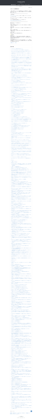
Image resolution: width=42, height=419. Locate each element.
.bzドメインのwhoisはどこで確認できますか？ (16, 71)
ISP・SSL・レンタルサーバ (27, 4)
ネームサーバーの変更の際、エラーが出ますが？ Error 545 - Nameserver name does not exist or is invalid (21, 98)
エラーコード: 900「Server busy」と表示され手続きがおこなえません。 (19, 284)
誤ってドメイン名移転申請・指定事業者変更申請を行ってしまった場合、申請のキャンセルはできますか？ (21, 375)
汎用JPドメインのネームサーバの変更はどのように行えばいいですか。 (19, 354)
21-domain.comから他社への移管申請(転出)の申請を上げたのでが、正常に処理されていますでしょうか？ (21, 300)
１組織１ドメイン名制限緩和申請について (16, 166)
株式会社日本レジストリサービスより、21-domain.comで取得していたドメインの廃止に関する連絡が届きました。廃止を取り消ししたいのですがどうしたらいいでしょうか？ (21, 196)
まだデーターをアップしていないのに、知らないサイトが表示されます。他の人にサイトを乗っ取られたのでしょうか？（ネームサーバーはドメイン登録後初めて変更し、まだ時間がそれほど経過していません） (21, 66)
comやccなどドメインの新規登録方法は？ (16, 80)
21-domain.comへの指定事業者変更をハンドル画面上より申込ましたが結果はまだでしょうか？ (21, 314)
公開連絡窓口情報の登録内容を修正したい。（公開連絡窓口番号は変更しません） (20, 271)
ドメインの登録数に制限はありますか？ (15, 115)
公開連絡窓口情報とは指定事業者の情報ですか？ (16, 378)
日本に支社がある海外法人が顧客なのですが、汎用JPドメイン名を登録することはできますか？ (21, 368)
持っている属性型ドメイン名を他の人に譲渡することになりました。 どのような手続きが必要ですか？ (21, 201)
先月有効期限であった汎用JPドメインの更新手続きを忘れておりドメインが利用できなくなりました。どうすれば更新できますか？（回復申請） (21, 266)
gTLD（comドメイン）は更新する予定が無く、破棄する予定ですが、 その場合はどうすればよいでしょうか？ (21, 55)
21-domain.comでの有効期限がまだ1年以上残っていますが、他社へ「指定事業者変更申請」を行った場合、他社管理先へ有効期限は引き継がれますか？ (21, 172)
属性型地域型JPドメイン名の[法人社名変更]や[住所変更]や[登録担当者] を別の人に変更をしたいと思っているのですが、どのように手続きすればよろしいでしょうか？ (21, 211)
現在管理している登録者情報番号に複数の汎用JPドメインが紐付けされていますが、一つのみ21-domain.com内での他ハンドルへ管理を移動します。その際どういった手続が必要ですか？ (21, 278)
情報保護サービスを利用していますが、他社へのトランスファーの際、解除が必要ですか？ (21, 138)
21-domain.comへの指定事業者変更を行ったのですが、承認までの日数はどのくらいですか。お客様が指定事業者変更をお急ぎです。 (21, 248)
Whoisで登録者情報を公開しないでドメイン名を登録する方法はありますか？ (20, 126)
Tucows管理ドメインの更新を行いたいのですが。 (17, 393)
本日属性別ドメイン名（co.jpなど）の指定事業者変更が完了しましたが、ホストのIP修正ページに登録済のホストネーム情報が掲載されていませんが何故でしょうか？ (21, 183)
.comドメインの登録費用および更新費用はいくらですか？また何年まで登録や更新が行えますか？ (21, 73)
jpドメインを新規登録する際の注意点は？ (16, 114)
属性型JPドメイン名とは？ (14, 162)
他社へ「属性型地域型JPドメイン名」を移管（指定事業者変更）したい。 (19, 219)
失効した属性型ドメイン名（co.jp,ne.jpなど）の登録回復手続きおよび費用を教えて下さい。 (21, 187)
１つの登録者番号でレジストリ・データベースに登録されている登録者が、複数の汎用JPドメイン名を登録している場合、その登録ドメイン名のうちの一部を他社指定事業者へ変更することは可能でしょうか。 (21, 371)
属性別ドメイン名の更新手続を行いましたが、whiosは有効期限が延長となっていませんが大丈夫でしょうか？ (21, 177)
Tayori (20, 417)
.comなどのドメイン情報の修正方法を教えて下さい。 (17, 48)
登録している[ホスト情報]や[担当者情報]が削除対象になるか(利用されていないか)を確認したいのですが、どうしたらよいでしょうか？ (21, 228)
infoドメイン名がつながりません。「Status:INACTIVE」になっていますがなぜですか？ (21, 79)
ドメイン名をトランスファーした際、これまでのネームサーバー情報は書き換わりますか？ (21, 158)
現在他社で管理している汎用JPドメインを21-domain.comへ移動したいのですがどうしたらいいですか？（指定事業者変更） (21, 345)
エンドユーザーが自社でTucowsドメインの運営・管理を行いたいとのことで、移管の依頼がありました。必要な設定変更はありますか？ (21, 406)
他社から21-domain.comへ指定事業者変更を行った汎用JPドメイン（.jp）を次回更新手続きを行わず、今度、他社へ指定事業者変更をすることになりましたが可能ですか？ (21, 307)
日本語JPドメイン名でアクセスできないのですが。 (17, 349)
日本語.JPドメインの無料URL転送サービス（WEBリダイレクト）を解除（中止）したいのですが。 (21, 276)
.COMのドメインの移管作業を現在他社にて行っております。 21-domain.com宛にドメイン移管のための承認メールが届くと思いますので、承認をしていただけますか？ (21, 143)
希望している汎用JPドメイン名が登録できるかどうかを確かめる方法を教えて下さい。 (21, 355)
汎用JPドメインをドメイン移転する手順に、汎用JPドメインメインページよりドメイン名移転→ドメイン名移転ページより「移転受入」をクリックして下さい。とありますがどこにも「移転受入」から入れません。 (21, 304)
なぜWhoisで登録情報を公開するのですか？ (16, 124)
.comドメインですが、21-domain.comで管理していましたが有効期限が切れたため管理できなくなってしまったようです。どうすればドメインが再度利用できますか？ (21, 119)
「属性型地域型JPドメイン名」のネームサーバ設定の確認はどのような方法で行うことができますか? (21, 242)
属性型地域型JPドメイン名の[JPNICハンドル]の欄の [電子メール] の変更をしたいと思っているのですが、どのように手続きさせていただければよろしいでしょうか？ (21, 215)
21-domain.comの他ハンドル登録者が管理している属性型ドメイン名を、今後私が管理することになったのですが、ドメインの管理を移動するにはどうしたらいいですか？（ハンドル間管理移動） (21, 164)
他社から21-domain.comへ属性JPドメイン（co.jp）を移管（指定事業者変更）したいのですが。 (21, 218)
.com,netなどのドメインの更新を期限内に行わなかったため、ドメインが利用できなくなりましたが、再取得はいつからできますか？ (21, 78)
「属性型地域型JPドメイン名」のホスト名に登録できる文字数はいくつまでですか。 (20, 233)
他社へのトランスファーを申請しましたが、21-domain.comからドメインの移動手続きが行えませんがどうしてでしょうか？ (21, 141)
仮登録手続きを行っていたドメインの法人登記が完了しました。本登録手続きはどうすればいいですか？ (21, 209)
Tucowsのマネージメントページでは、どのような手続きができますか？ (19, 404)
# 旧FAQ (16, 42)
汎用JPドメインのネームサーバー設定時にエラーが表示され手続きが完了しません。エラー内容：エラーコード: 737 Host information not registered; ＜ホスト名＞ (21, 291)
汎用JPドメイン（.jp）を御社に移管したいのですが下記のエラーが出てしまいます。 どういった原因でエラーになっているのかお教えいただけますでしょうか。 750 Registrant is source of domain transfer (21, 294)
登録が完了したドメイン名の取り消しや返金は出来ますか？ (18, 110)
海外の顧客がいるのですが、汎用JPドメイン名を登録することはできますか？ (20, 369)
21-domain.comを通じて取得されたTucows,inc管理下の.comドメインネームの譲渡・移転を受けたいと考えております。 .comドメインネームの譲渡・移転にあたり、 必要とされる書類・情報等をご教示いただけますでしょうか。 (21, 70)
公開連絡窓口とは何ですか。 (14, 296)
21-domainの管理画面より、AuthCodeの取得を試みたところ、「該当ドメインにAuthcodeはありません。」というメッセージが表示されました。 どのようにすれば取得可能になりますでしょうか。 (21, 63)
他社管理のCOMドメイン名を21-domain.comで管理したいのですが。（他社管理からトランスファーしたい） (21, 53)
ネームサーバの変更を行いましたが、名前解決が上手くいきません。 (19, 89)
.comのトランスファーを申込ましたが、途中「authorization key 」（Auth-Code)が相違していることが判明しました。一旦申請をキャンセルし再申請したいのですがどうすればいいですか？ (21, 152)
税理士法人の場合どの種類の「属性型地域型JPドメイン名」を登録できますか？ (20, 216)
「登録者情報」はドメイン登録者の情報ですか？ (16, 379)
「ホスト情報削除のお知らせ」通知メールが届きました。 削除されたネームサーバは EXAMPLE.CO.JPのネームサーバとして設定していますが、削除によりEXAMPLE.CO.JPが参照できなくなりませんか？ (21, 224)
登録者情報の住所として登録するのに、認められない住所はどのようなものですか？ (20, 373)
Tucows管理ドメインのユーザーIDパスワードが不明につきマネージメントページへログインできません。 (21, 401)
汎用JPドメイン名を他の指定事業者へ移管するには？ (17, 270)
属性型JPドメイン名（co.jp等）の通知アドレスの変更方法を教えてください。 (20, 168)
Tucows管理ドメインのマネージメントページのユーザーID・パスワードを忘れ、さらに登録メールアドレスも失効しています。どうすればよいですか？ (21, 403)
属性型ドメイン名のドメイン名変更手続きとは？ (16, 205)
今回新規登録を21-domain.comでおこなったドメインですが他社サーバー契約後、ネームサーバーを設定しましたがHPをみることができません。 (21, 96)
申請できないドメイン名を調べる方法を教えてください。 (17, 103)
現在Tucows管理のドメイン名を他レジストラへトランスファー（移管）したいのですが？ (21, 399)
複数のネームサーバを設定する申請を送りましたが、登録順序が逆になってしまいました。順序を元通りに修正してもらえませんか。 (21, 244)
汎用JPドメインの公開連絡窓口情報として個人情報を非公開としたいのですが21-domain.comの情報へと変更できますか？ (20, 329)
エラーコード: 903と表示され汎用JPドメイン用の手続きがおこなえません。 (19, 288)
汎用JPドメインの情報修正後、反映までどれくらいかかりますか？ (18, 285)
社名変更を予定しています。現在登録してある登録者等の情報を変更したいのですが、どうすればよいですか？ (21, 258)
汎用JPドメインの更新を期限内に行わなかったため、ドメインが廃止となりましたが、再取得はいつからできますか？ (21, 283)
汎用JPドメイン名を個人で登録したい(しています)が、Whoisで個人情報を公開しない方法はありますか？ (21, 357)
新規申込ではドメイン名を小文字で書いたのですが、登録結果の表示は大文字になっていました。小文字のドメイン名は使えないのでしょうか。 (21, 102)
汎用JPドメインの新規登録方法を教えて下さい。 (16, 383)
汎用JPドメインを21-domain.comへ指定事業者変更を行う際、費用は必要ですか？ (20, 292)
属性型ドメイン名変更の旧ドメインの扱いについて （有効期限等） (18, 179)
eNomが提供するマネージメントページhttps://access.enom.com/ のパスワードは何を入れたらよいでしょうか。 (21, 92)
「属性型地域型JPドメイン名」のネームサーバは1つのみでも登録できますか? (20, 245)
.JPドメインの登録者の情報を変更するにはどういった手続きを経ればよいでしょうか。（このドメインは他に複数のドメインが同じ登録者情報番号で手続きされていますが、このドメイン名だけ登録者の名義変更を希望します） (21, 268)
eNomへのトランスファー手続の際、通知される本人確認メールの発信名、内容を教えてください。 (21, 155)
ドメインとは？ (13, 108)
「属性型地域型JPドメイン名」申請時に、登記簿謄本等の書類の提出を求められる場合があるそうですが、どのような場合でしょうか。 (21, 387)
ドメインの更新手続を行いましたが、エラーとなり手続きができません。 (19, 116)
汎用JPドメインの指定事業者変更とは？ (15, 320)
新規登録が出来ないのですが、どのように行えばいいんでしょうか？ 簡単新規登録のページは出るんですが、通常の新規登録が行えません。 (21, 302)
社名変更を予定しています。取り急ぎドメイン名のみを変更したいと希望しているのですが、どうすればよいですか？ (21, 254)
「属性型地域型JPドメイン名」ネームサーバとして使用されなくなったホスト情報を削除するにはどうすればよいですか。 (21, 231)
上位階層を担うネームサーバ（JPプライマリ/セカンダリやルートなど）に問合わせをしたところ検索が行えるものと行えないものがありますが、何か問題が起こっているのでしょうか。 (21, 237)
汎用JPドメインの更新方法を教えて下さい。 (16, 264)
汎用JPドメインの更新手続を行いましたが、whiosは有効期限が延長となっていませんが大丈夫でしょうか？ (21, 337)
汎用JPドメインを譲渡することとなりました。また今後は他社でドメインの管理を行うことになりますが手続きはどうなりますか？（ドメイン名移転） (21, 316)
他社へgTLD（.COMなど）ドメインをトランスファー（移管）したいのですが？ (20, 139)
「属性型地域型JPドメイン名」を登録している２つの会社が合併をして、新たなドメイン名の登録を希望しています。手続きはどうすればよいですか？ (21, 250)
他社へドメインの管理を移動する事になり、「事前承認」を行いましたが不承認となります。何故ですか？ (21, 281)
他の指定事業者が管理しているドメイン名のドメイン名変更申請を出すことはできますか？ (21, 256)
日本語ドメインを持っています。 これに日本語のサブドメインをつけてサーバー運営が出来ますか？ (21, 263)
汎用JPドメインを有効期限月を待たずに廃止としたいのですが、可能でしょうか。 (20, 338)
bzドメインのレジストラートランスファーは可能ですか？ (17, 67)
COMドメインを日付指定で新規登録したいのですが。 (17, 107)
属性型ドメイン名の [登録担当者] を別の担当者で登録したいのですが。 (19, 167)
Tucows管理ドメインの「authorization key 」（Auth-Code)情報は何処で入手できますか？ (21, 395)
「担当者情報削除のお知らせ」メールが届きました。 (17, 222)
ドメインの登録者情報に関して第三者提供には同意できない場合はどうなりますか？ (20, 125)
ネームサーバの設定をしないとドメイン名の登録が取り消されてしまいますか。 (20, 234)
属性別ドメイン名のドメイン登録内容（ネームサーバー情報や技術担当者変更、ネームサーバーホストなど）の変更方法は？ (21, 213)
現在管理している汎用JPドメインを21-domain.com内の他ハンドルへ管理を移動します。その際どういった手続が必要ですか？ (21, 274)
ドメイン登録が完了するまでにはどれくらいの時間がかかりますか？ (19, 109)
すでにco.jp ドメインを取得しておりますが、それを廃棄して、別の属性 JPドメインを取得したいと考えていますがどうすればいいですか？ (21, 207)
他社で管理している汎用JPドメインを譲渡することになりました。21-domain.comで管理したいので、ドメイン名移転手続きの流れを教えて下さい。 (21, 319)
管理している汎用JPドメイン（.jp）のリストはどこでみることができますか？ (20, 309)
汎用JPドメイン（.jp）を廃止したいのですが (16, 308)
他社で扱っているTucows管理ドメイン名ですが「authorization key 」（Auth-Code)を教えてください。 (21, 391)
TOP (10, 6)
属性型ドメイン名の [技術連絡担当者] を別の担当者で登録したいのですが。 (19, 197)
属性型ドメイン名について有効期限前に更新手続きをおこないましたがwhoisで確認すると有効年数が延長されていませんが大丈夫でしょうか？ (21, 191)
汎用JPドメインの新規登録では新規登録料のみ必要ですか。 (18, 351)
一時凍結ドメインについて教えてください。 (16, 246)
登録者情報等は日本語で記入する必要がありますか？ (17, 366)
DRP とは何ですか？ (13, 131)
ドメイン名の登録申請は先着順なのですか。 (16, 104)
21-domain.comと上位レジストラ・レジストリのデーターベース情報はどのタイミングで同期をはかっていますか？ (21, 136)
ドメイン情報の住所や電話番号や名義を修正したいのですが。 (18, 81)
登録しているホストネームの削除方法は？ (16, 272)
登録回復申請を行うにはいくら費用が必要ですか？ (17, 360)
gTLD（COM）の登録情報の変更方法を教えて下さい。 (17, 90)
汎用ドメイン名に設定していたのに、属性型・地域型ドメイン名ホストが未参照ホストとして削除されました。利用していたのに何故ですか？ (21, 229)
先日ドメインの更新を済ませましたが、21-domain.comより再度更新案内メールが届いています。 (21, 121)
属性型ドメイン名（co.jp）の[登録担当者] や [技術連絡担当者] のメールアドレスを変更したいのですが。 (21, 199)
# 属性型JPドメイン (12, 42)
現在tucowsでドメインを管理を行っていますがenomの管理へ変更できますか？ (20, 153)
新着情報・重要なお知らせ (13, 4)
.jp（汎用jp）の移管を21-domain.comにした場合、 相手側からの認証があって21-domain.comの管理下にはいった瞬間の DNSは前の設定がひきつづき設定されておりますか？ (21, 311)
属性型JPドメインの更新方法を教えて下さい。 (16, 194)
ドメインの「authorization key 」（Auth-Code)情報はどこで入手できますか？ (20, 49)
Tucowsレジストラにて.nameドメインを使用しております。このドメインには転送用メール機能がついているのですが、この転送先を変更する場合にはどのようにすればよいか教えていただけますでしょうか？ (21, 397)
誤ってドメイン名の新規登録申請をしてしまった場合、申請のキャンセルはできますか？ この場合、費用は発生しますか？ (21, 377)
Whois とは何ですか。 (13, 130)
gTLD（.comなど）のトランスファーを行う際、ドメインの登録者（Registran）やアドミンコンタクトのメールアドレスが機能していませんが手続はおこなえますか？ (21, 145)
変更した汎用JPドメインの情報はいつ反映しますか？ (17, 348)
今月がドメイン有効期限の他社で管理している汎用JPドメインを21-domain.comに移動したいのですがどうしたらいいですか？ (21, 343)
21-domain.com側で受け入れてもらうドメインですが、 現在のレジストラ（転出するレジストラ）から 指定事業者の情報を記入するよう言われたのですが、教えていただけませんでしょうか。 (21, 327)
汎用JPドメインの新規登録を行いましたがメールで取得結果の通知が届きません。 (20, 317)
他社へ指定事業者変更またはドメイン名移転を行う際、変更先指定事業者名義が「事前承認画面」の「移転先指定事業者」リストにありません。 (21, 333)
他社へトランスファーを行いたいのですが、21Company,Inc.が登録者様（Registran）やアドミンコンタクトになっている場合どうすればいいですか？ (21, 51)
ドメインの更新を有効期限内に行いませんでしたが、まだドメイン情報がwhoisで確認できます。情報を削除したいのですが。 (21, 59)
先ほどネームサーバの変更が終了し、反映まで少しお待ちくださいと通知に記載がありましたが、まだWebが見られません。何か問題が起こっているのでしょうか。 (21, 240)
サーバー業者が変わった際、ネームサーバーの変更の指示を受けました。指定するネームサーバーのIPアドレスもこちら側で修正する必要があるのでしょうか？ (21, 94)
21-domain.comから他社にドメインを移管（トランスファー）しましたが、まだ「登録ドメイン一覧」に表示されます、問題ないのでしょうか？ (21, 133)
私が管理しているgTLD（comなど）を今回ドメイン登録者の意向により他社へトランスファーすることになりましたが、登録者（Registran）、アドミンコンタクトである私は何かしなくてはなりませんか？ (21, 149)
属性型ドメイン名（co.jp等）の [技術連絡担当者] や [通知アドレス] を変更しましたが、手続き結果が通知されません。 (21, 174)
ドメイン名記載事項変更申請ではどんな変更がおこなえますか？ (18, 204)
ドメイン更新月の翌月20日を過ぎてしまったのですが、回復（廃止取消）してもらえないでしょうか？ (21, 363)
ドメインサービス (22, 4)
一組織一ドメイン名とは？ (14, 161)
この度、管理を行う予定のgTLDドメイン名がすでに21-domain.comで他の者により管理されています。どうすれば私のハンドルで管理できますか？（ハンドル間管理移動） (21, 57)
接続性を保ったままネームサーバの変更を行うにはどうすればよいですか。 (19, 235)
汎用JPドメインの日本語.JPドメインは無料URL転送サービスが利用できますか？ (20, 335)
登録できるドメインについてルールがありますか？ (17, 134)
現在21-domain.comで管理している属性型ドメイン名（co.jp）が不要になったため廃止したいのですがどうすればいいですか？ (21, 189)
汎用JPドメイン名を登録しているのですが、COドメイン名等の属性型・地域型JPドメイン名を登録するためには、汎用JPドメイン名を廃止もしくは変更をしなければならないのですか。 (21, 389)
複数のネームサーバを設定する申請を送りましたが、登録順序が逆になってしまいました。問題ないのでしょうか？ (21, 100)
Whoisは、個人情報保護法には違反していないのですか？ (17, 127)
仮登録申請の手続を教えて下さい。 (15, 180)
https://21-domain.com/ (13, 15)
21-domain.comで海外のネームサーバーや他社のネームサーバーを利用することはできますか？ (21, 83)
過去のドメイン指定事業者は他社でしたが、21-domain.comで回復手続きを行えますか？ (21, 361)
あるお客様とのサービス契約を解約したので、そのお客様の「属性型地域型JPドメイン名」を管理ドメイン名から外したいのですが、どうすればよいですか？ (21, 252)
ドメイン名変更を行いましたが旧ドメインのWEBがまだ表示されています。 (19, 181)
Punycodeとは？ (13, 261)
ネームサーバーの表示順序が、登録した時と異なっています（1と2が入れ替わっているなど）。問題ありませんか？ (21, 408)
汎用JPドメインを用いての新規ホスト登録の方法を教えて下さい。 (18, 289)
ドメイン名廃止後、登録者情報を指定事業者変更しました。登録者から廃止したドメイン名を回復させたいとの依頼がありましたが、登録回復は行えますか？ (21, 359)
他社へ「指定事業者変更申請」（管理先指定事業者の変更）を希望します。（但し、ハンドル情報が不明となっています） (21, 170)
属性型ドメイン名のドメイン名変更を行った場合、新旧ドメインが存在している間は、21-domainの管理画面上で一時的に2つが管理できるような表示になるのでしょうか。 (21, 193)
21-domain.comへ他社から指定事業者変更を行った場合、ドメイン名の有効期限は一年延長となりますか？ (21, 185)
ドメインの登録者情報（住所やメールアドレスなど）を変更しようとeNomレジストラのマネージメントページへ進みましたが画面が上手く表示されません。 (21, 87)
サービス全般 (18, 4)
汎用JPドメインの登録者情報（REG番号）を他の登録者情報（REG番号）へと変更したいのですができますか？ (21, 298)
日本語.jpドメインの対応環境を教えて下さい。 (16, 330)
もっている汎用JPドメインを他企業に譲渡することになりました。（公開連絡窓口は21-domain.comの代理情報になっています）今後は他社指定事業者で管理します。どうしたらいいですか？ (21, 324)
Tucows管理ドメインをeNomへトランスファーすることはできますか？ (19, 76)
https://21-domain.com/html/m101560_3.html (15, 20)
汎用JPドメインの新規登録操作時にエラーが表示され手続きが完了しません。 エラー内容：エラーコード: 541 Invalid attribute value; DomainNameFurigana (21, 385)
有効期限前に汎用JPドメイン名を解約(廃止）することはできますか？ (19, 350)
